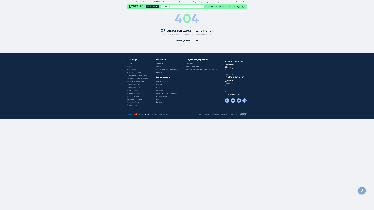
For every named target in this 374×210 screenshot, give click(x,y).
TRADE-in (157, 2)
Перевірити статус (223, 2)
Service (145, 2)
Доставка (166, 2)
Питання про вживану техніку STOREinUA (201, 69)
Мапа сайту (234, 114)
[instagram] (239, 100)
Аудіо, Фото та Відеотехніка (138, 75)
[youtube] (227, 100)
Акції (194, 2)
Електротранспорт (134, 99)
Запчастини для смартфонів (167, 69)
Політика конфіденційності (166, 93)
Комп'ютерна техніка (135, 81)
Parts (137, 2)
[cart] (243, 7)
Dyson (129, 66)
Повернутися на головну (187, 41)
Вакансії (159, 102)
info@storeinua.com (232, 94)
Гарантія (159, 90)
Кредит (201, 2)
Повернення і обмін (193, 66)
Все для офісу (132, 105)
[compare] (234, 7)
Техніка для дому (133, 87)
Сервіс (158, 66)
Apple (129, 63)
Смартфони (131, 69)
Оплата (173, 2)
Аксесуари (131, 108)
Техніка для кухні (133, 84)
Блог (189, 2)
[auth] (229, 7)
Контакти (182, 2)
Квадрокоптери (133, 93)
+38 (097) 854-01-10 (234, 61)
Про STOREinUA (162, 81)
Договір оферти (162, 96)
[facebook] (233, 100)
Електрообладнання (135, 102)
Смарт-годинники (134, 72)
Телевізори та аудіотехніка (137, 78)
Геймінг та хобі (133, 96)
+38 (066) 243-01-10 (234, 77)
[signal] (244, 100)
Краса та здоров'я (134, 90)
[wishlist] (238, 7)
